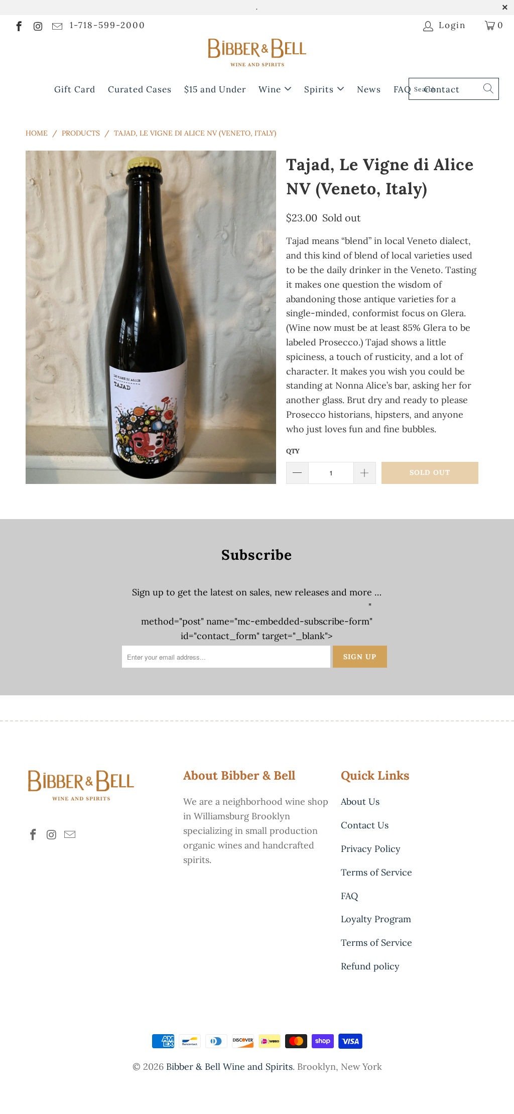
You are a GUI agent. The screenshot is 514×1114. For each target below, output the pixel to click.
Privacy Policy (371, 848)
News (369, 89)
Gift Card (74, 89)
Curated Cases (140, 89)
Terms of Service (376, 872)
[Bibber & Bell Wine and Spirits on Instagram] (37, 25)
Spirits (320, 89)
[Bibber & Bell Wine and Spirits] (257, 54)
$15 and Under (215, 89)
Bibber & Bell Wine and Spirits (229, 1066)
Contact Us (365, 825)
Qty (293, 451)
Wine (271, 89)
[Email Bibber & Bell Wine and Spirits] (56, 25)
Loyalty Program (376, 919)
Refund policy (370, 966)
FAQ (403, 89)
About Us (360, 801)
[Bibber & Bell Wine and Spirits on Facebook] (18, 25)
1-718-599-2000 (108, 25)
